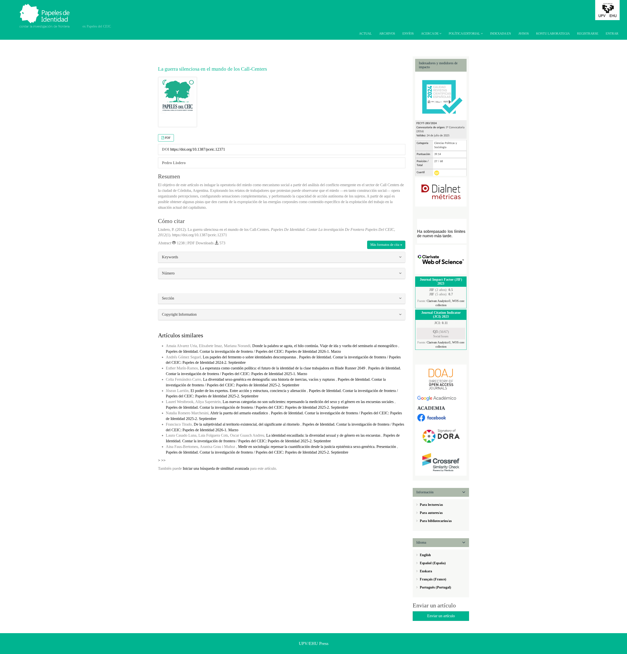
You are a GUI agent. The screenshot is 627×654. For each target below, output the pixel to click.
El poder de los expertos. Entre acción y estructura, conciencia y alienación (249, 391)
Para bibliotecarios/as (435, 521)
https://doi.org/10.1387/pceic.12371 (197, 149)
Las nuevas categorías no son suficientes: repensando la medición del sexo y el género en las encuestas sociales (309, 402)
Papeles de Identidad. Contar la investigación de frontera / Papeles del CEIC (47, 12)
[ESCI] (441, 259)
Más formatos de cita (385, 245)
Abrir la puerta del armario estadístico (239, 413)
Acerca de (430, 33)
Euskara (425, 571)
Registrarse (587, 33)
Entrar (612, 33)
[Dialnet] (441, 192)
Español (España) (432, 563)
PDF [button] (167, 138)
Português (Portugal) (435, 587)
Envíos (408, 33)
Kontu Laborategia (553, 33)
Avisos (523, 33)
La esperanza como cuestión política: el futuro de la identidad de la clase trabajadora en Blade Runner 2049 (283, 368)
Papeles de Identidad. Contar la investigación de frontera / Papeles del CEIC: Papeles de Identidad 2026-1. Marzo (253, 351)
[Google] (441, 398)
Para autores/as (431, 513)
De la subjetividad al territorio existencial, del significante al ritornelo (247, 424)
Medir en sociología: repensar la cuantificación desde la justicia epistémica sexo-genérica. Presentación (317, 447)
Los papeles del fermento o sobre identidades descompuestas (250, 357)
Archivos (387, 33)
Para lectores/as (431, 505)
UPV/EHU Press (313, 643)
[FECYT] (441, 95)
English (425, 555)
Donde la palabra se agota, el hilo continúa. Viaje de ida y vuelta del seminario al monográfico (325, 346)
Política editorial (465, 33)
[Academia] (441, 408)
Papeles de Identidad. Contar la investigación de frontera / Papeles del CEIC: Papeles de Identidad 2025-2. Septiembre (257, 407)
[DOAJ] (441, 379)
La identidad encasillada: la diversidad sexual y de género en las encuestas (323, 435)
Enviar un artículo (441, 616)
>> (163, 460)
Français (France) (432, 579)
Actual (365, 33)
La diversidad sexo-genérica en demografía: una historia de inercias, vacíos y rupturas (269, 379)
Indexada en (500, 33)
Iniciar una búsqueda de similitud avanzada (216, 468)
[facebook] (441, 417)
